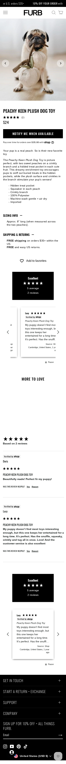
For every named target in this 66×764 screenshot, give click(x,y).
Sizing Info (10, 215)
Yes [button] (28, 487)
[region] (33, 332)
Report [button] (35, 487)
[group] (33, 439)
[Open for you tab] (11, 752)
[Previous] (5, 63)
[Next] (60, 63)
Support (10, 703)
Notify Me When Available (33, 133)
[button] (33, 117)
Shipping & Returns (16, 234)
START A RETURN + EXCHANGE (24, 692)
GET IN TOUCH (13, 681)
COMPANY (10, 714)
